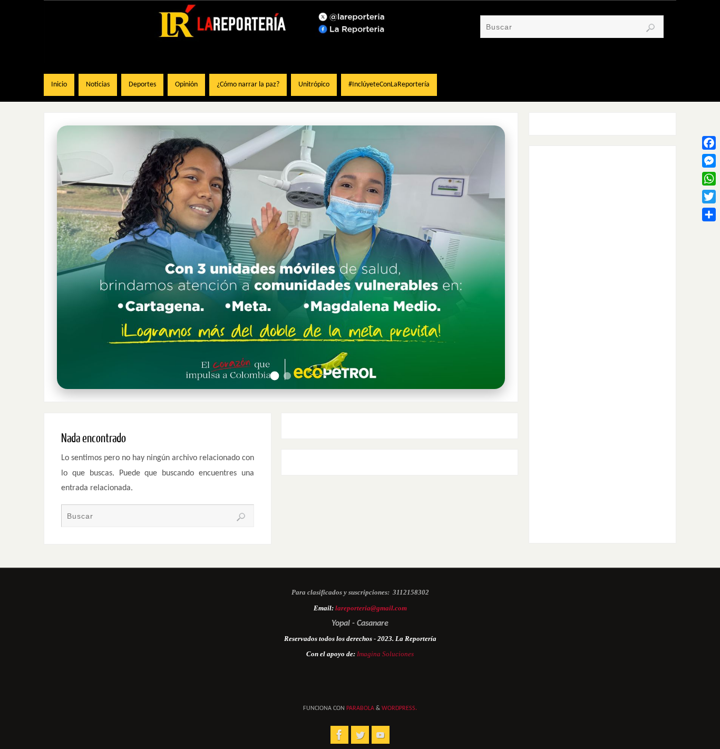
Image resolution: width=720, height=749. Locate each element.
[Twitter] (709, 197)
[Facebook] (709, 143)
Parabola (360, 708)
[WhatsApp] (709, 179)
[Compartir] (709, 214)
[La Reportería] (339, 735)
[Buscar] (650, 28)
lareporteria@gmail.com (371, 608)
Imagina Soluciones (385, 654)
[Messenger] (709, 161)
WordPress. (399, 708)
